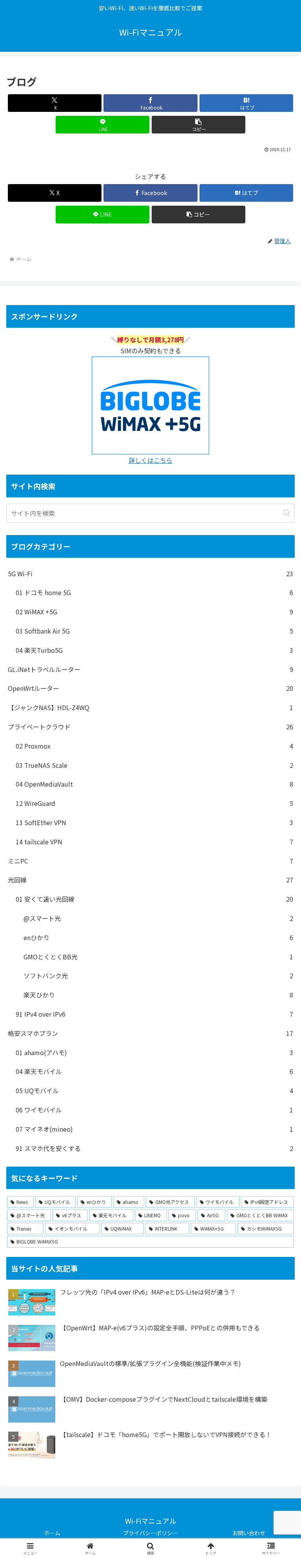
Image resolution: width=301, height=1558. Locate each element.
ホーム (52, 1533)
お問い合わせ (248, 1533)
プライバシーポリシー (150, 1533)
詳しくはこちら (150, 460)
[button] (198, 124)
